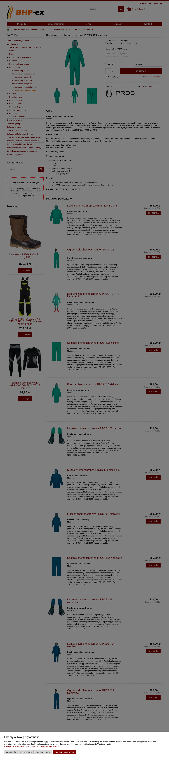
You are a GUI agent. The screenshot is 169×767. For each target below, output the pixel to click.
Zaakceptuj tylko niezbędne (19, 752)
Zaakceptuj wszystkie (64, 752)
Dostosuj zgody (43, 752)
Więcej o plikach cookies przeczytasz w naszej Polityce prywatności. (32, 746)
